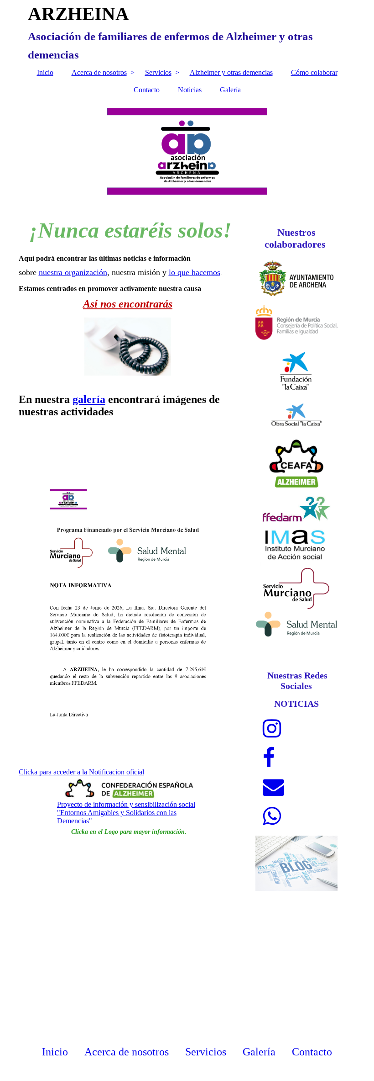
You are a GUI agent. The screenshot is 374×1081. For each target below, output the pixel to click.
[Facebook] (269, 758)
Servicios (158, 72)
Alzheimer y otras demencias (231, 72)
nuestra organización (73, 272)
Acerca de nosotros (99, 72)
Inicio (45, 72)
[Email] (273, 787)
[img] (187, 151)
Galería (230, 90)
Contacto (147, 90)
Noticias (190, 90)
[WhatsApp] (272, 816)
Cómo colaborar (314, 72)
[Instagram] (272, 729)
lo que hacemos (194, 272)
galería (89, 399)
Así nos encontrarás (127, 304)
